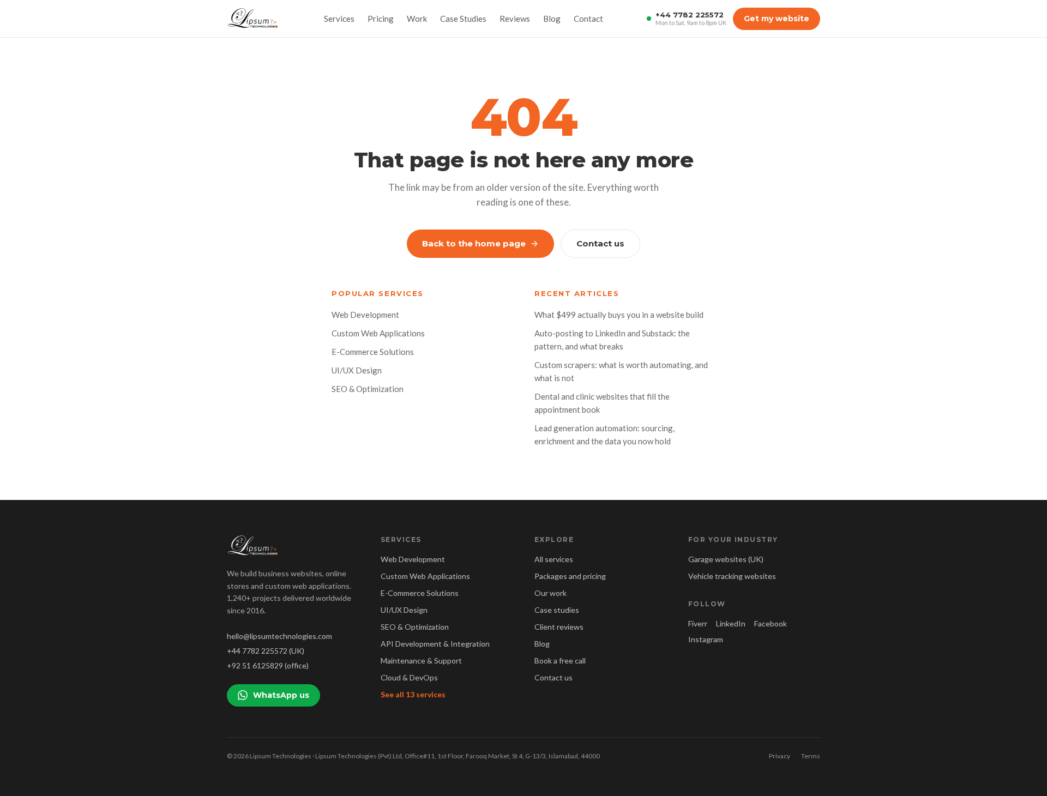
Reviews (515, 18)
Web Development (365, 314)
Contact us (600, 243)
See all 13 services (413, 694)
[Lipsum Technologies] (253, 18)
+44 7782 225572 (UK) (265, 650)
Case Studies (463, 18)
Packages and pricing (570, 576)
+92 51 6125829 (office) (268, 665)
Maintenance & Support (421, 660)
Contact (588, 18)
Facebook (770, 623)
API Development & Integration (435, 643)
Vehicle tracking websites (732, 576)
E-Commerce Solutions (373, 352)
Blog (552, 18)
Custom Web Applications (378, 333)
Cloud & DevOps (409, 677)
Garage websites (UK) (725, 559)
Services (339, 18)
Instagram (705, 639)
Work (417, 18)
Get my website (776, 18)
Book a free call (560, 660)
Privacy (779, 756)
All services (553, 559)
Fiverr (697, 623)
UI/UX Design (357, 370)
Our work (550, 593)
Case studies (556, 609)
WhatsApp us (281, 695)
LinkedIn (730, 623)
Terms (810, 756)
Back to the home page (474, 243)
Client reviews (558, 626)
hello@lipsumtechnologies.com (279, 636)
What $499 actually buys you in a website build (618, 314)
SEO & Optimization (368, 389)
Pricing (381, 18)
